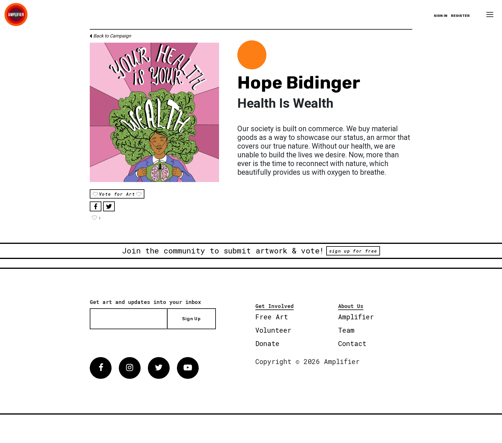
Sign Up (191, 318)
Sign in (440, 16)
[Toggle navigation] (490, 14)
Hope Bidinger (298, 82)
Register (460, 16)
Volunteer (273, 330)
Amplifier (356, 316)
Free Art (271, 316)
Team (346, 330)
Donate (267, 343)
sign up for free (353, 251)
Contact (352, 343)
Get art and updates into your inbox (145, 301)
